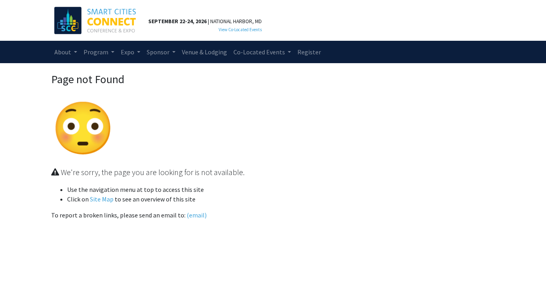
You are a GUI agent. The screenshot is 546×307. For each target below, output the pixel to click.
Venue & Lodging (204, 52)
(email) (197, 215)
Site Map (102, 199)
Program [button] (97, 52)
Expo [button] (128, 52)
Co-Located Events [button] (259, 52)
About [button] (63, 52)
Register (309, 52)
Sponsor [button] (159, 52)
